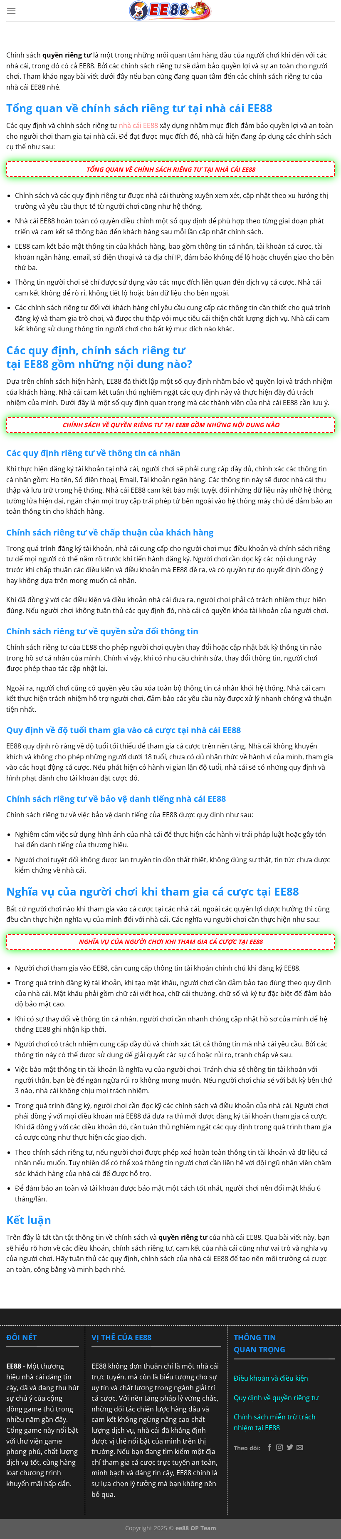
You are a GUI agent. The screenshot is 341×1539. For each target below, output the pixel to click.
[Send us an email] (300, 1447)
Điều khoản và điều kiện (271, 1378)
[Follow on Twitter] (290, 1447)
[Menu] (11, 10)
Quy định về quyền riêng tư (276, 1397)
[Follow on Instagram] (279, 1447)
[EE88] (170, 10)
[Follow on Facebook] (269, 1447)
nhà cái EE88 (138, 125)
